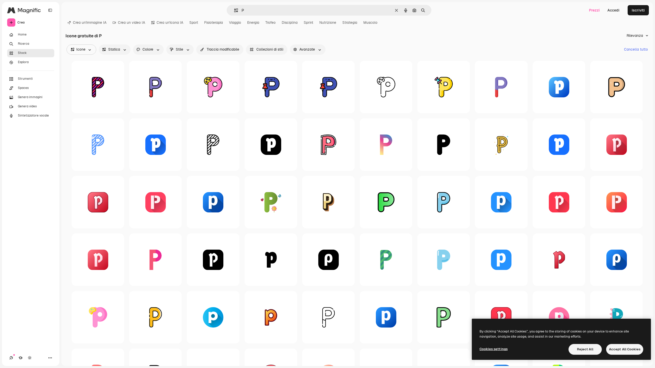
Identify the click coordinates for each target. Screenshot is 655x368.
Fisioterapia (213, 22)
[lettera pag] (98, 87)
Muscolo (370, 22)
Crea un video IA (131, 22)
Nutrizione (327, 22)
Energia (253, 22)
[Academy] (20, 358)
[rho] (328, 259)
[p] (155, 87)
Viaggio (235, 22)
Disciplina (290, 22)
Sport (193, 22)
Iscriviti (638, 10)
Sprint (308, 22)
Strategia (349, 22)
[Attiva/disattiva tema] (30, 358)
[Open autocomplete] (234, 10)
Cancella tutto (636, 49)
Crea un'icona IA (170, 22)
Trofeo (270, 22)
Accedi (613, 10)
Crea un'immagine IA (89, 22)
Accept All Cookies (624, 349)
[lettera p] (386, 144)
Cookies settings (493, 349)
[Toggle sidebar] (50, 10)
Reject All (585, 349)
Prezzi (594, 10)
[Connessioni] (11, 358)
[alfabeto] (328, 87)
